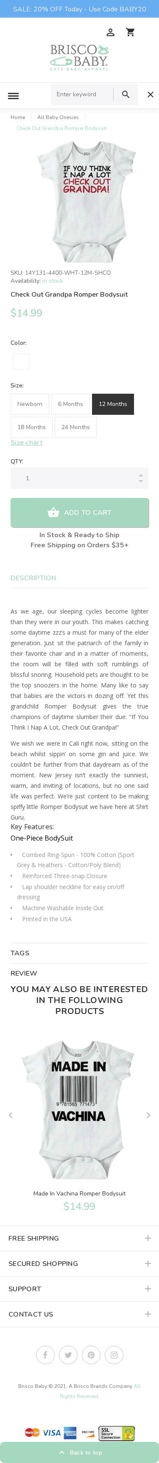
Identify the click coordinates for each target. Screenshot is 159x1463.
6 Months (70, 404)
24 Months (75, 427)
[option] (88, 202)
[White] (21, 361)
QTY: (17, 461)
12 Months (113, 404)
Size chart (26, 442)
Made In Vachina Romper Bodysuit (79, 1194)
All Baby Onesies (58, 117)
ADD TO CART (88, 512)
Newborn (29, 404)
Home (18, 117)
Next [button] (148, 1115)
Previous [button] (10, 1115)
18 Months (31, 427)
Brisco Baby (32, 1386)
